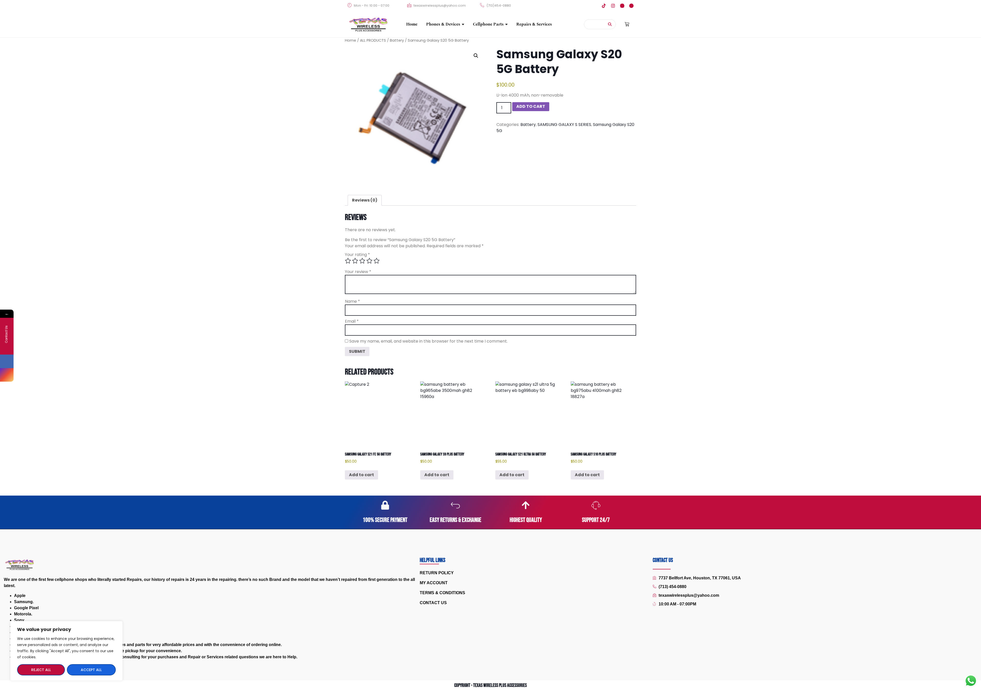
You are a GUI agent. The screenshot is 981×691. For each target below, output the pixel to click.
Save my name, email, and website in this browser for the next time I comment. (428, 341)
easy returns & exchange (455, 520)
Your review (358, 272)
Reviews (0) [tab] (364, 200)
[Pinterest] (631, 6)
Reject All (41, 669)
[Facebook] (7, 361)
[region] (66, 651)
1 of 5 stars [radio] (348, 261)
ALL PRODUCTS (373, 40)
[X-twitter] (622, 6)
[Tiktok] (604, 6)
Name (352, 301)
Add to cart (530, 106)
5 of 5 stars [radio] (376, 261)
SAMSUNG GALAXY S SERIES (564, 124)
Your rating (357, 255)
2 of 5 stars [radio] (355, 261)
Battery (397, 40)
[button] (476, 55)
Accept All (91, 669)
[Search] (610, 24)
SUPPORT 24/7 (596, 520)
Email (352, 321)
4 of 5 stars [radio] (369, 261)
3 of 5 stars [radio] (362, 261)
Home (350, 40)
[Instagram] (613, 6)
